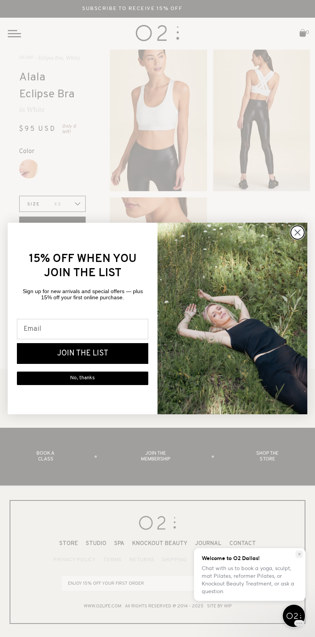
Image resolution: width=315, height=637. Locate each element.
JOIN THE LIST (82, 354)
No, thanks (82, 378)
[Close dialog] (297, 232)
